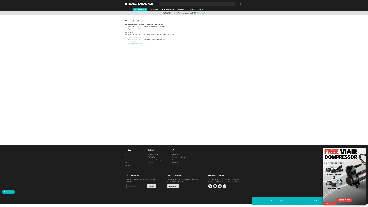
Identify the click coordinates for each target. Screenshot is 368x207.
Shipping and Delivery (154, 160)
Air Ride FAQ (152, 157)
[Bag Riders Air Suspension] (139, 3)
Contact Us (175, 154)
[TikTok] (224, 186)
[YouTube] (220, 186)
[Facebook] (215, 186)
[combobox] (197, 4)
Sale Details (200, 13)
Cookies (174, 160)
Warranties (175, 162)
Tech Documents (153, 154)
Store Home (131, 43)
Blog (126, 154)
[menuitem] (154, 9)
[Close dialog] (363, 150)
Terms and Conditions (178, 157)
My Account (139, 43)
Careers (127, 157)
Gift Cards (128, 165)
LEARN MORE (344, 200)
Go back (130, 37)
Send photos (173, 186)
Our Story (127, 160)
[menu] (192, 9)
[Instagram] (210, 186)
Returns (150, 162)
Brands (127, 162)
